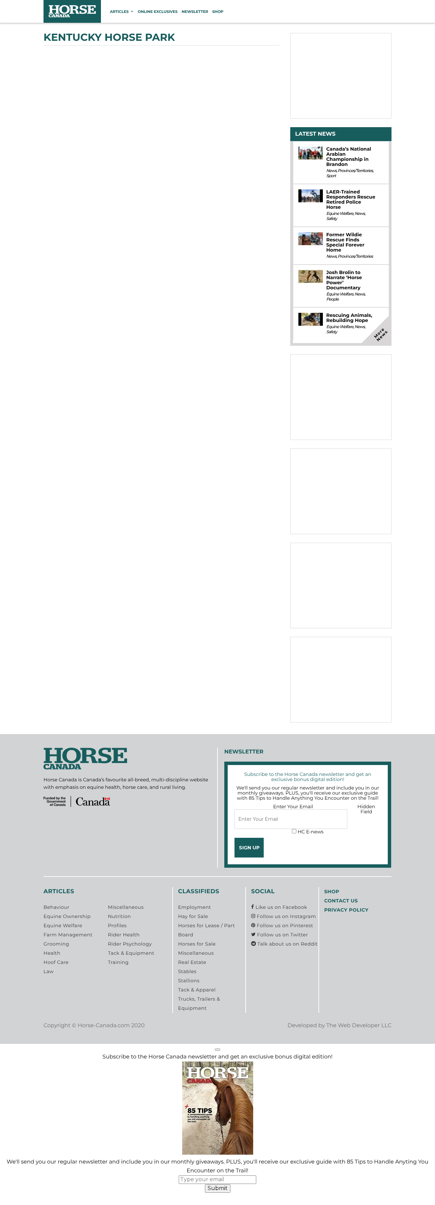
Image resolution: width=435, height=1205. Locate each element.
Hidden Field (366, 809)
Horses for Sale (197, 944)
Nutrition (119, 916)
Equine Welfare (339, 213)
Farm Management (68, 935)
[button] (217, 1050)
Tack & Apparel (197, 990)
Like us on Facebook (280, 907)
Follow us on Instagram (285, 916)
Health (52, 953)
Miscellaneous (125, 907)
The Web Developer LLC (359, 1025)
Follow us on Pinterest (284, 925)
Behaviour (56, 907)
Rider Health (124, 935)
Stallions (188, 981)
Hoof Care (56, 962)
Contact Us (341, 901)
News (331, 170)
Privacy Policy (346, 910)
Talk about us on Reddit (286, 944)
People (332, 299)
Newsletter (194, 11)
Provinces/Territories (355, 170)
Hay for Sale (193, 916)
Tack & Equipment (131, 953)
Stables (187, 971)
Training (118, 962)
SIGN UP (249, 848)
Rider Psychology (130, 944)
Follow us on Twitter (282, 935)
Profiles (117, 925)
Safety (331, 218)
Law (49, 971)
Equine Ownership (67, 916)
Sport (331, 176)
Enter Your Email (293, 806)
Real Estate (192, 962)
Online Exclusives (157, 11)
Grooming (56, 944)
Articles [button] (119, 11)
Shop (217, 11)
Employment (194, 907)
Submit (218, 1188)
